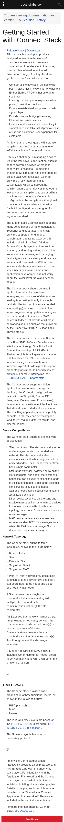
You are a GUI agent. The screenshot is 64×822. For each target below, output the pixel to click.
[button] (32, 819)
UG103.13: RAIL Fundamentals (26, 378)
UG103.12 (26, 810)
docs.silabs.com (32, 4)
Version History (35, 20)
